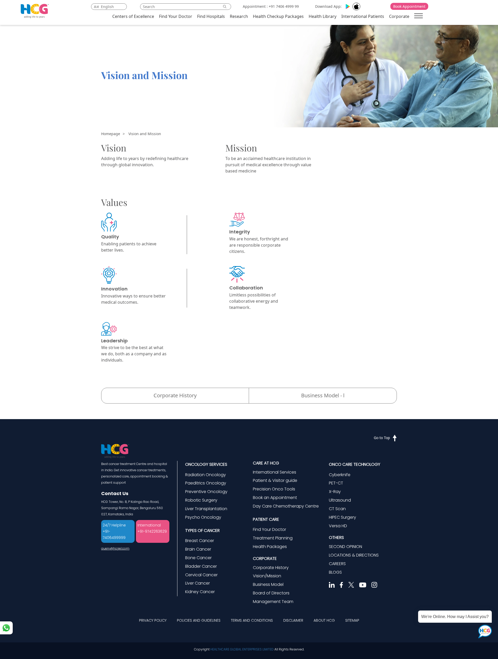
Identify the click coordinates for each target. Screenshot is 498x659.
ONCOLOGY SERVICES (206, 464)
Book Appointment (409, 6)
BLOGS (335, 572)
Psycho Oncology (203, 517)
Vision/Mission (267, 576)
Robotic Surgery (201, 500)
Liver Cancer (197, 583)
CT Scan (337, 509)
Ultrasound (340, 500)
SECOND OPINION (345, 547)
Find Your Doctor (175, 16)
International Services (274, 472)
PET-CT (336, 483)
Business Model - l (322, 395)
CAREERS (337, 564)
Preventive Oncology (206, 492)
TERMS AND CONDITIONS (252, 620)
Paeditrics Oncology (205, 483)
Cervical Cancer (201, 575)
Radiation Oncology (205, 475)
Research (239, 16)
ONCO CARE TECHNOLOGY (354, 464)
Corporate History (175, 395)
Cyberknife (339, 475)
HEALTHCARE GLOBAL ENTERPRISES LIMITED (242, 649)
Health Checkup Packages (278, 16)
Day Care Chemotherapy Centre (286, 506)
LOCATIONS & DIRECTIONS (354, 555)
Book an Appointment (275, 498)
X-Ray (335, 492)
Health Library (322, 16)
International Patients (362, 16)
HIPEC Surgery (342, 517)
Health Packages (270, 547)
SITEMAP (352, 620)
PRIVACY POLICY (153, 620)
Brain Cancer (198, 549)
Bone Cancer (198, 558)
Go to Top (382, 437)
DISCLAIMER (293, 620)
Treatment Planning (273, 538)
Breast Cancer (199, 541)
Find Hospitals (211, 16)
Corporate (399, 16)
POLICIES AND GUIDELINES (198, 620)
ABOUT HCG (324, 620)
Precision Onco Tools (274, 489)
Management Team (273, 602)
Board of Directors (271, 593)
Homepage (110, 133)
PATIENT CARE (266, 519)
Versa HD (338, 526)
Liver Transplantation (206, 509)
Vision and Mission (144, 133)
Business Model (268, 584)
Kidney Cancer (200, 592)
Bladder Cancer (201, 566)
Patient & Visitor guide (275, 480)
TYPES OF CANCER (202, 530)
